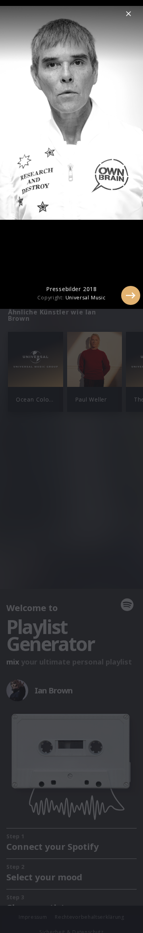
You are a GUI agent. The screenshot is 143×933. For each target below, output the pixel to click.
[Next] (130, 295)
